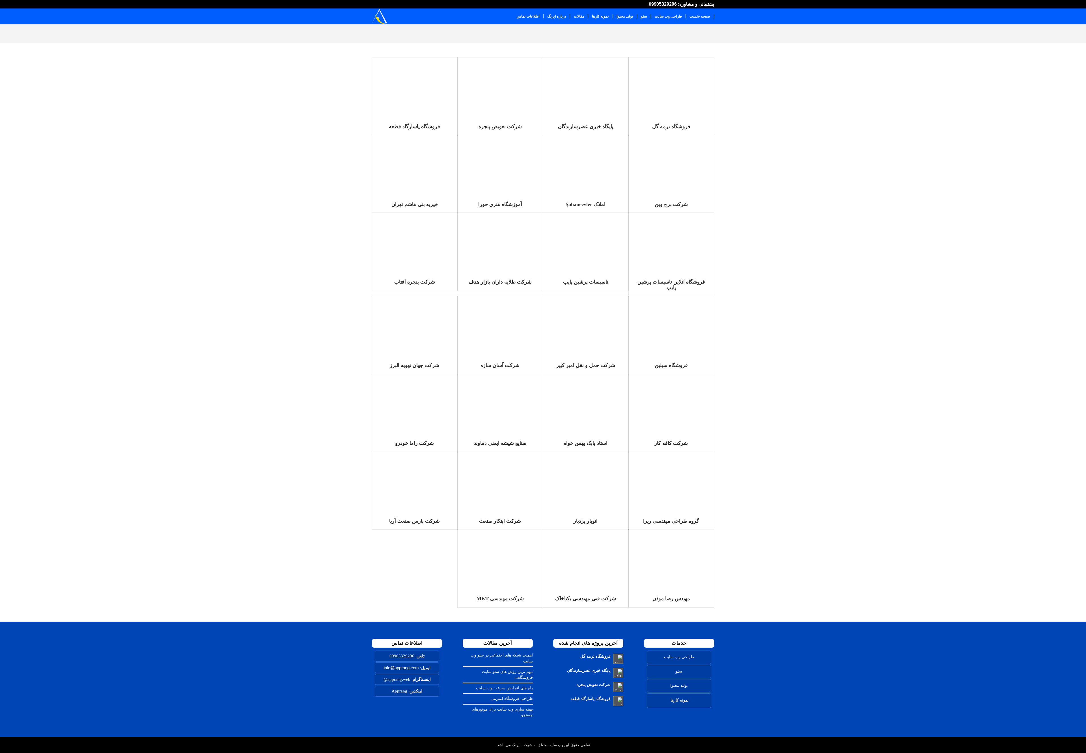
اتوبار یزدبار (586, 521)
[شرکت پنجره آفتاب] (414, 243)
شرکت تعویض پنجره (500, 126)
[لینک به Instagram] (386, 4)
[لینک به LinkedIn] (373, 4)
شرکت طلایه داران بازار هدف (500, 282)
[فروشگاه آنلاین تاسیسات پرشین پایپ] (671, 243)
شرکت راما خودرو (414, 443)
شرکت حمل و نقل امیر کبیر (585, 365)
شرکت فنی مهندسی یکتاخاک (585, 598)
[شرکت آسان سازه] (500, 326)
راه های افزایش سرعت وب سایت (504, 688)
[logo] (379, 16)
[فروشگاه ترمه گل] (671, 87)
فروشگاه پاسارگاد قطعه (414, 126)
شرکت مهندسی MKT (500, 598)
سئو (679, 671)
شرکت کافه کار (671, 443)
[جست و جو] (507, 16)
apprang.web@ (396, 679)
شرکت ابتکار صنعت (500, 521)
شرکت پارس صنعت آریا (414, 521)
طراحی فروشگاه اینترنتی (512, 698)
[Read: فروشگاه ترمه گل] (618, 659)
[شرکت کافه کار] (671, 404)
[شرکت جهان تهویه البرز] (414, 326)
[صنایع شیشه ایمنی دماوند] (500, 404)
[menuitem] (700, 16)
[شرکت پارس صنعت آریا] (414, 482)
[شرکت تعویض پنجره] (500, 87)
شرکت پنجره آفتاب (414, 282)
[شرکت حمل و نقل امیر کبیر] (585, 326)
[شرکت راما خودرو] (414, 404)
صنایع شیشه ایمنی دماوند (500, 443)
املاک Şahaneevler (586, 204)
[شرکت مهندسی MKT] (500, 559)
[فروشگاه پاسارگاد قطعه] (414, 87)
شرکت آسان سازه (500, 365)
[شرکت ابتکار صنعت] (500, 482)
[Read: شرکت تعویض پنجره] (618, 687)
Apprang (399, 691)
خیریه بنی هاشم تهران (414, 204)
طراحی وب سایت (679, 657)
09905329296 (401, 656)
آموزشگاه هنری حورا (500, 204)
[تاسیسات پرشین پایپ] (585, 243)
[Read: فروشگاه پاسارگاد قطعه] (618, 701)
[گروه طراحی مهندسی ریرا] (671, 482)
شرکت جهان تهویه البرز (414, 365)
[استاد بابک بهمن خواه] (585, 404)
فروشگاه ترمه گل (671, 126)
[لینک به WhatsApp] (399, 4)
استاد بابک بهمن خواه (585, 443)
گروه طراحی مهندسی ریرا (671, 521)
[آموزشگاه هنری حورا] (500, 165)
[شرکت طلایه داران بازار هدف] (500, 243)
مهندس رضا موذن (671, 598)
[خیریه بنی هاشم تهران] (414, 165)
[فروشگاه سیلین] (671, 326)
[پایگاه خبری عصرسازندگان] (585, 87)
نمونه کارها (680, 700)
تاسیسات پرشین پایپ (585, 282)
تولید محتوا (679, 685)
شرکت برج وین (671, 204)
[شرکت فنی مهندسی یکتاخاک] (585, 559)
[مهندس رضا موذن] (671, 559)
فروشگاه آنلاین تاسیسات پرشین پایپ (671, 284)
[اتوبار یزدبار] (585, 482)
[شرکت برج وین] (671, 165)
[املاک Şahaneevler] (585, 165)
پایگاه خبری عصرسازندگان (585, 126)
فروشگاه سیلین (671, 365)
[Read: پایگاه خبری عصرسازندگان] (618, 673)
